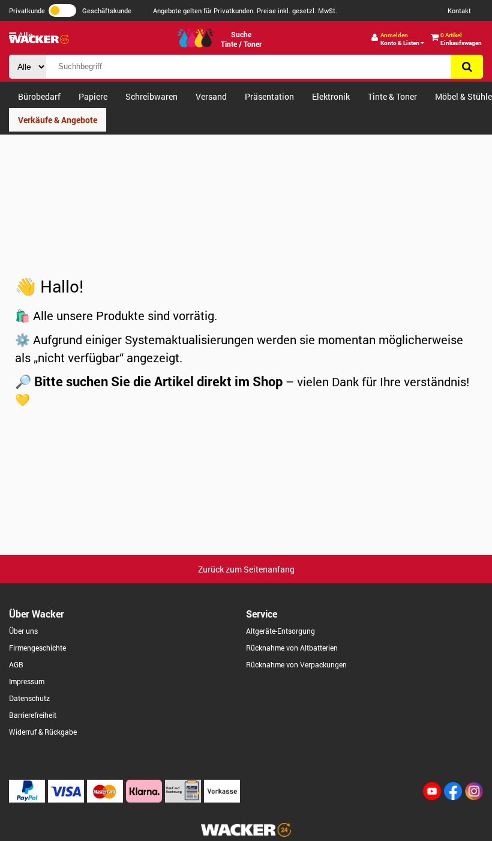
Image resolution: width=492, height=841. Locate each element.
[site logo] (246, 833)
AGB (16, 664)
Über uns (23, 631)
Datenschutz (29, 698)
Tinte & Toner (392, 96)
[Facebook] (453, 797)
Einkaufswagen (461, 39)
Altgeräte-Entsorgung (280, 631)
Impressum (26, 681)
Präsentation (269, 96)
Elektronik (331, 96)
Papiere (93, 96)
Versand (211, 96)
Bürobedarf (39, 96)
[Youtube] (432, 797)
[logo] (39, 39)
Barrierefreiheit (32, 715)
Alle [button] (24, 35)
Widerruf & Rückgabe (43, 731)
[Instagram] (474, 797)
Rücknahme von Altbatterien (292, 647)
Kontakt (459, 10)
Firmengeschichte (37, 647)
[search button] (467, 67)
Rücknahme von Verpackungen (296, 664)
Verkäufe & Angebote (57, 120)
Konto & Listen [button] (400, 39)
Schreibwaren (151, 96)
